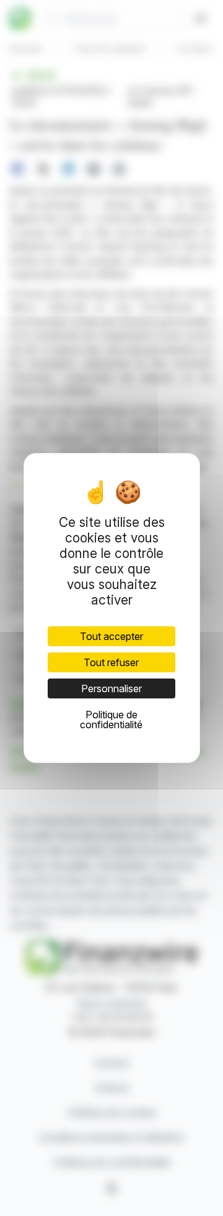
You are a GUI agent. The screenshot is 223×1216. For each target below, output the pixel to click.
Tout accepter (111, 636)
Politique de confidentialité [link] (111, 719)
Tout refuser (111, 662)
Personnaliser (111, 688)
